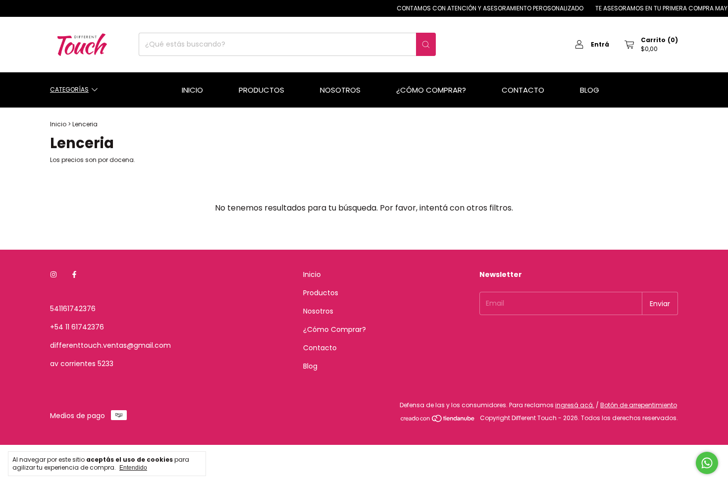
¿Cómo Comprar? (431, 90)
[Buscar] (426, 44)
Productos (261, 90)
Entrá (600, 44)
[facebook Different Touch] (74, 274)
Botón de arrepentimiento (638, 405)
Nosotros (340, 90)
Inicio (192, 90)
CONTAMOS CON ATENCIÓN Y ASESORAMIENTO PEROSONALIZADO (485, 8)
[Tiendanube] (438, 420)
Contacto (523, 90)
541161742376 (73, 309)
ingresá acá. (574, 405)
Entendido (133, 467)
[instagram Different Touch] (53, 274)
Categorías (69, 89)
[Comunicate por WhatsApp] (707, 463)
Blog (589, 90)
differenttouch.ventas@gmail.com (110, 345)
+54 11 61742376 (77, 327)
